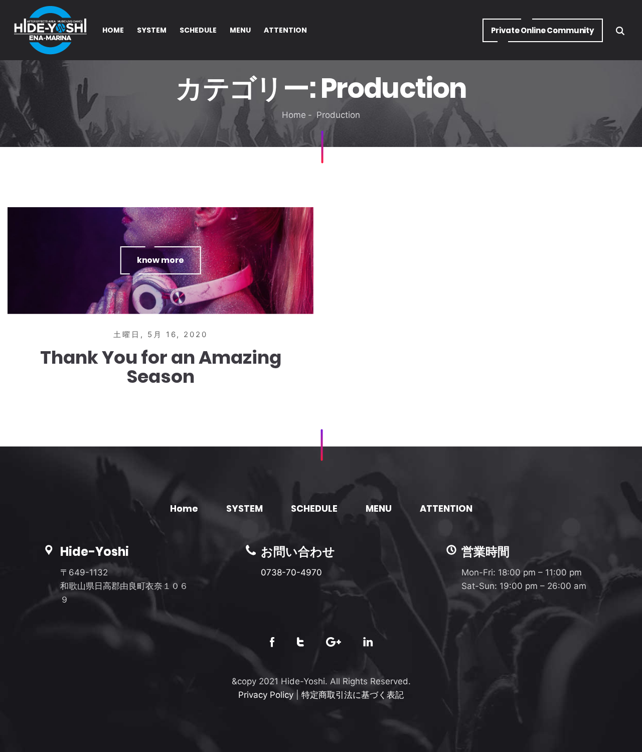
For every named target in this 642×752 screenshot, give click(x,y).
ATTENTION (446, 508)
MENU (379, 508)
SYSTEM (244, 508)
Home (294, 115)
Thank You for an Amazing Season (160, 367)
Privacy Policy (265, 695)
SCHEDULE (314, 508)
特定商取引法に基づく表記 (352, 695)
